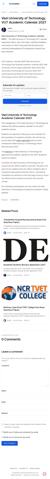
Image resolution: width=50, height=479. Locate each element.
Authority (8, 152)
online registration (23, 140)
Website (5, 413)
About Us (13, 468)
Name (4, 391)
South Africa (13, 12)
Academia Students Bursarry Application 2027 (24, 265)
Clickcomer (35, 475)
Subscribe (43, 4)
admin (10, 28)
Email (4, 402)
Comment (6, 365)
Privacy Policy (35, 468)
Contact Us (23, 468)
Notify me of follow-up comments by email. (20, 432)
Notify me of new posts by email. (16, 437)
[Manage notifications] (44, 474)
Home (4, 12)
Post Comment (9, 443)
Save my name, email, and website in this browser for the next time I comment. (25, 426)
